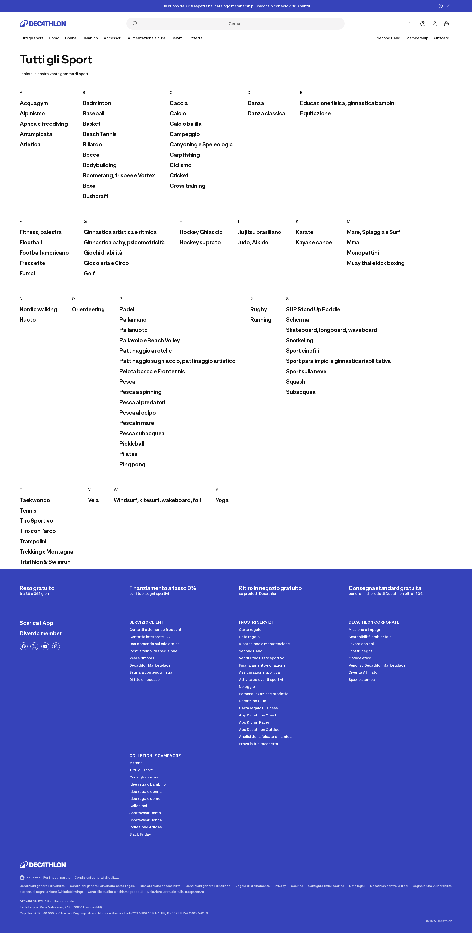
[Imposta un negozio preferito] (411, 24)
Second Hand (388, 38)
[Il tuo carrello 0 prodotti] (446, 24)
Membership (417, 38)
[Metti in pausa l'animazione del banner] (440, 6)
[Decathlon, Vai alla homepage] (43, 23)
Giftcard (441, 38)
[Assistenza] (423, 24)
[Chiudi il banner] (448, 6)
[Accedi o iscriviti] (435, 24)
